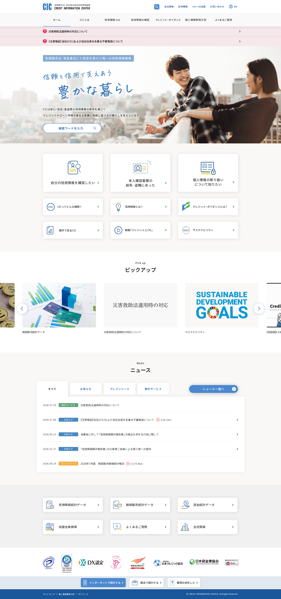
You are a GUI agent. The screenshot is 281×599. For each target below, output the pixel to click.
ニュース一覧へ (213, 389)
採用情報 (183, 6)
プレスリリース (119, 389)
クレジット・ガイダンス (168, 20)
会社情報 (169, 6)
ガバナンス (83, 594)
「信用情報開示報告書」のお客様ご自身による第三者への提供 (115, 449)
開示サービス (153, 389)
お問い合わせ (217, 6)
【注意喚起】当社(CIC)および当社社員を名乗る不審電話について (126, 420)
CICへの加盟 (199, 6)
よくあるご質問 (223, 20)
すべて (52, 389)
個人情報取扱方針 (67, 594)
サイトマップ (49, 594)
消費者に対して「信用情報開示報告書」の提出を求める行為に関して (119, 434)
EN (235, 6)
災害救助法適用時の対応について (100, 405)
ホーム (57, 20)
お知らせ (85, 389)
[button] (22, 308)
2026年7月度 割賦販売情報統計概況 (112, 463)
